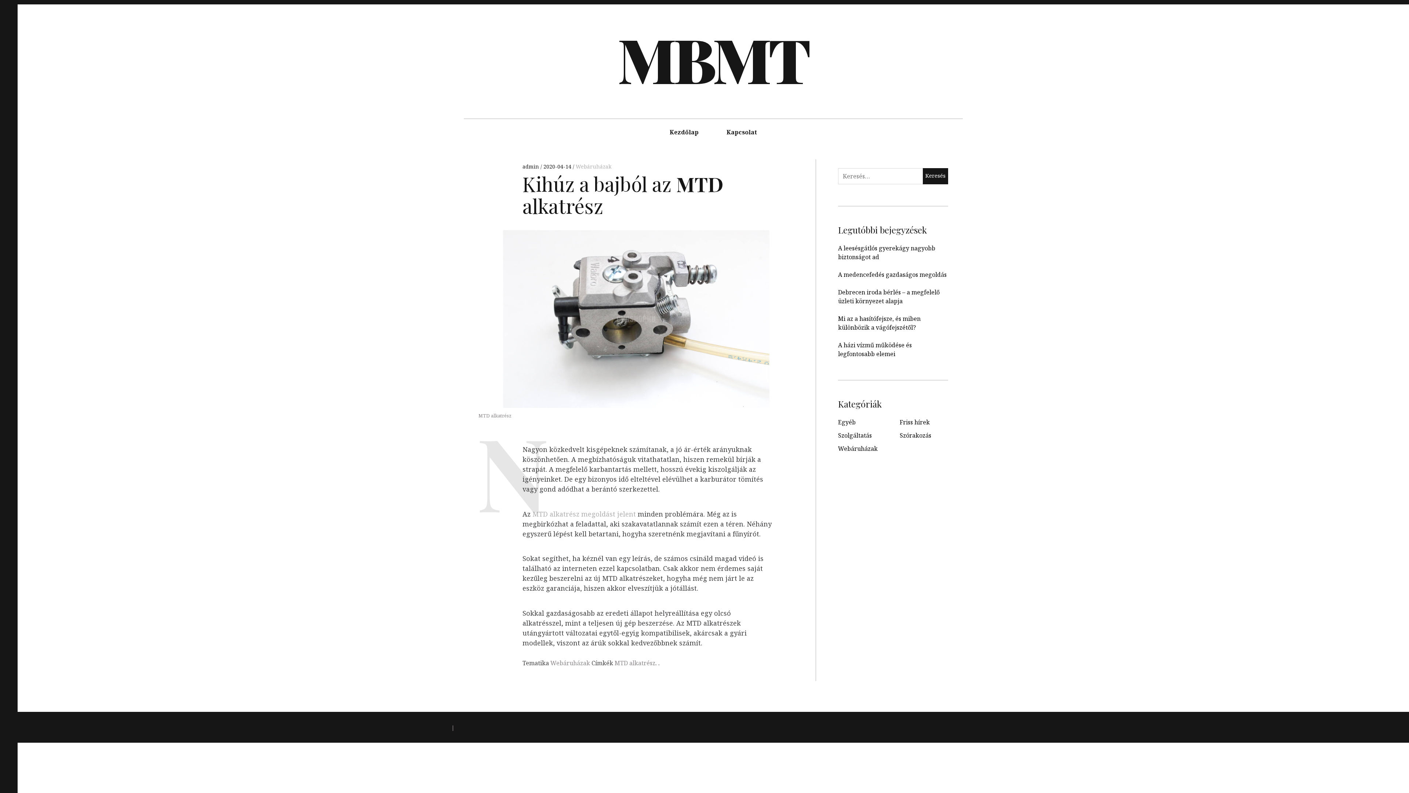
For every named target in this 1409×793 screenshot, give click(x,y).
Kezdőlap (684, 132)
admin (531, 166)
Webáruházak (593, 166)
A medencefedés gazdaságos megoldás (892, 275)
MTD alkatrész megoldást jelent (584, 514)
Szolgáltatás (855, 435)
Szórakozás (915, 435)
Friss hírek (915, 422)
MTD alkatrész (635, 663)
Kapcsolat (742, 132)
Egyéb (847, 422)
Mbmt (713, 58)
